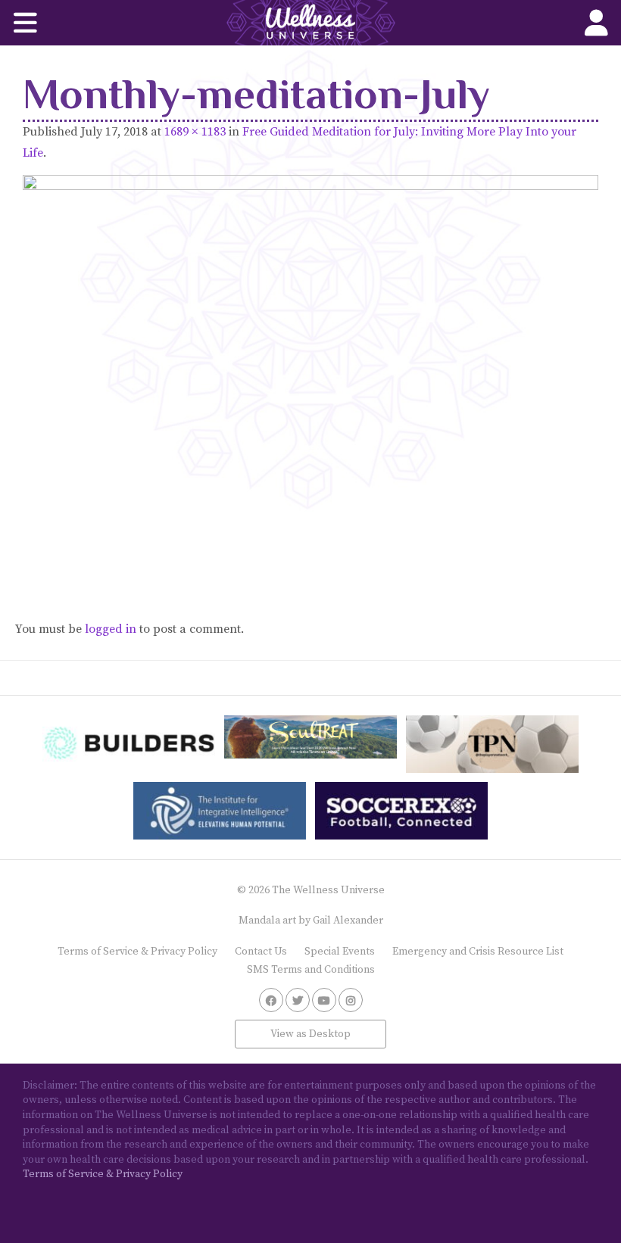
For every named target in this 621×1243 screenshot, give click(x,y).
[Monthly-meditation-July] (310, 376)
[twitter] (298, 1000)
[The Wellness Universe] (310, 23)
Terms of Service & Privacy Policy (137, 951)
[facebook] (271, 1000)
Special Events (339, 951)
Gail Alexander (348, 920)
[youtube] (324, 1000)
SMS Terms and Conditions (311, 970)
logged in (110, 629)
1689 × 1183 (195, 131)
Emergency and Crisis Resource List (477, 951)
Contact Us (261, 951)
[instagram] (351, 1000)
